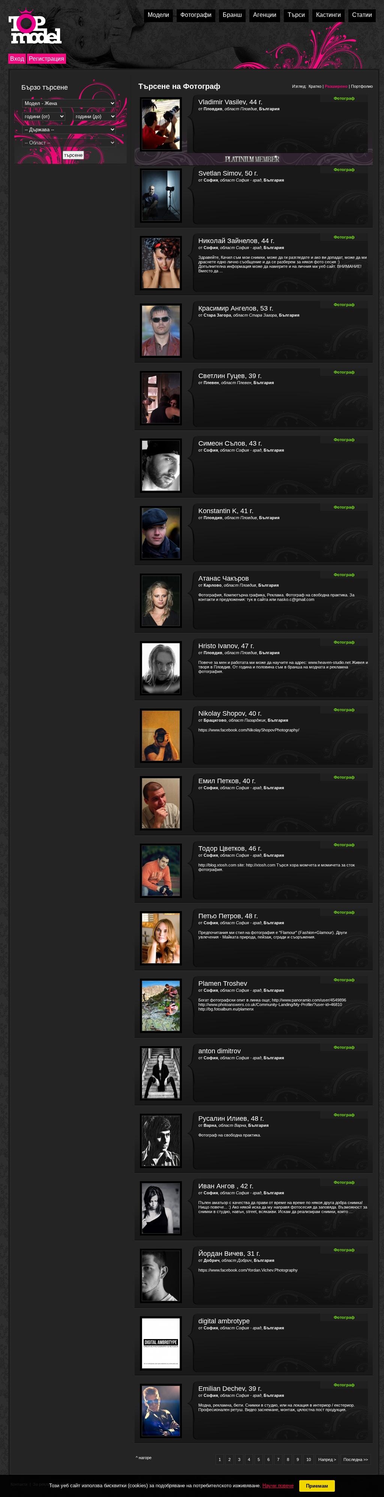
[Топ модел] (35, 26)
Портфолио (362, 86)
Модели (158, 15)
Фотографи (196, 15)
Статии (362, 15)
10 (308, 1459)
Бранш (232, 15)
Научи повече (278, 1485)
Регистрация (46, 59)
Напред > (327, 1459)
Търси (296, 15)
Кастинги (328, 15)
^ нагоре (144, 1457)
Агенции (264, 15)
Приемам (317, 1486)
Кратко (315, 86)
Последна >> (356, 1459)
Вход (17, 59)
